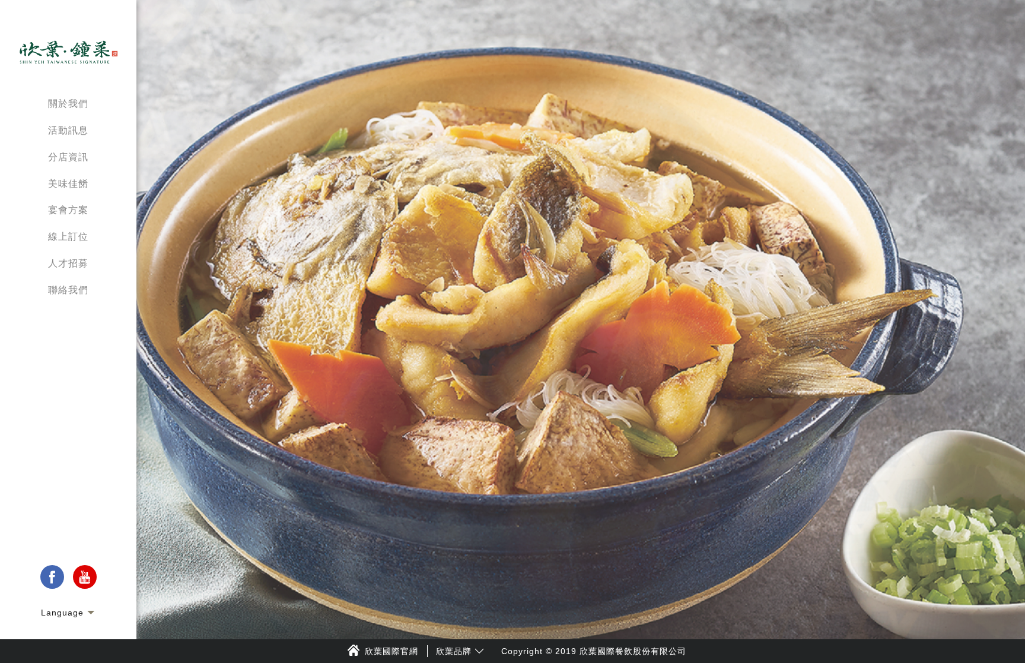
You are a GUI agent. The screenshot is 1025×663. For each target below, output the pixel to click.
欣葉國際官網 (391, 651)
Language (62, 612)
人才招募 (68, 263)
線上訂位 (68, 236)
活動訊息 (68, 130)
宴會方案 (68, 210)
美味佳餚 (68, 184)
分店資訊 (68, 157)
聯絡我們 (68, 290)
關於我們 (68, 104)
